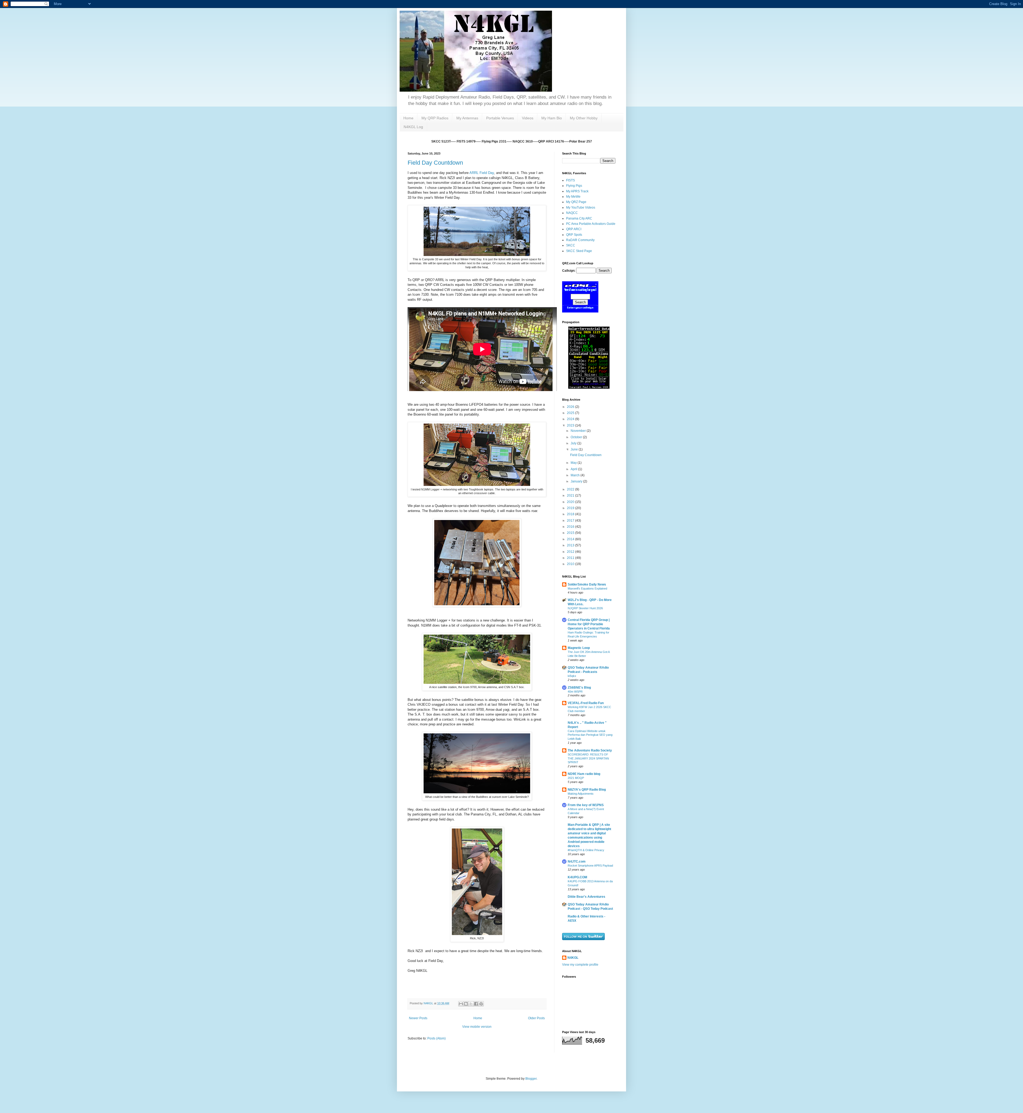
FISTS (570, 180)
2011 (571, 558)
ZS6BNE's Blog (579, 687)
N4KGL (572, 958)
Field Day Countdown (435, 162)
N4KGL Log (413, 127)
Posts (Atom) (436, 1038)
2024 (571, 419)
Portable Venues (500, 118)
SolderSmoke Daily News (587, 584)
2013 (571, 545)
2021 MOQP (576, 777)
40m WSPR (575, 691)
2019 (571, 508)
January (577, 481)
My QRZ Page (576, 202)
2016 (571, 527)
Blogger (531, 1078)
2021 (571, 495)
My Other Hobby (584, 118)
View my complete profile (580, 964)
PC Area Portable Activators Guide (590, 224)
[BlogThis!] (466, 1003)
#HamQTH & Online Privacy (586, 850)
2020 (571, 502)
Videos (527, 118)
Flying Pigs (574, 186)
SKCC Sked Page (579, 251)
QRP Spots (574, 235)
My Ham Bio (551, 118)
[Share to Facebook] (476, 1003)
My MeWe (573, 196)
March (575, 475)
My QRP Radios (434, 118)
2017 (571, 520)
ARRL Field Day (481, 173)
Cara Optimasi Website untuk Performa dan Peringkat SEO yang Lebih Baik (590, 735)
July (574, 443)
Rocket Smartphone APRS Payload (590, 865)
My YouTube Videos (580, 207)
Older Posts (536, 1018)
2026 (571, 407)
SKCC (570, 245)
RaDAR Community (580, 240)
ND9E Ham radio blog (584, 774)
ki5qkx (572, 675)
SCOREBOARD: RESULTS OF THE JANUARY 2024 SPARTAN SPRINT (588, 758)
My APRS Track (577, 191)
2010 (571, 564)
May (574, 463)
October (577, 437)
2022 (571, 489)
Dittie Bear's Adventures (586, 897)
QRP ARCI (573, 229)
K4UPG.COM (577, 877)
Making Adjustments (581, 793)
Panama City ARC (579, 218)
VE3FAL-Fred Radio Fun (586, 703)
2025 (571, 413)
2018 (571, 514)
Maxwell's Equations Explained (587, 588)
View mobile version (477, 1027)
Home (408, 118)
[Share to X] (471, 1003)
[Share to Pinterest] (481, 1003)
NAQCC (572, 213)
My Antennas (467, 118)
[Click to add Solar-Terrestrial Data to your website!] (589, 387)
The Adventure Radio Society (590, 750)
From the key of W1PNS (586, 805)
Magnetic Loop (579, 648)
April (574, 469)
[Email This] (461, 1003)
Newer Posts (418, 1018)
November (579, 431)
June (575, 449)
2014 (571, 539)
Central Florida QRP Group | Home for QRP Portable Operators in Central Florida (589, 624)
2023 (571, 425)
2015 (571, 533)
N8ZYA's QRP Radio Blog (587, 789)
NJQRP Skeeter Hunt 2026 (585, 608)
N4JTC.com (577, 861)
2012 (571, 552)
